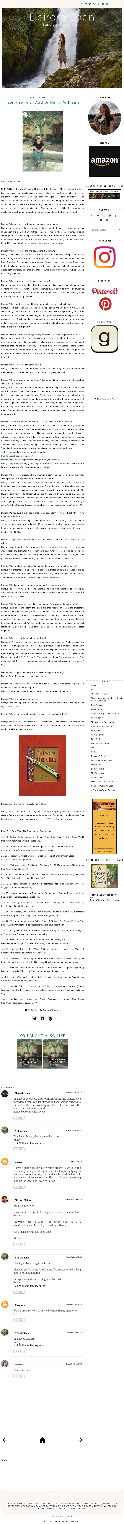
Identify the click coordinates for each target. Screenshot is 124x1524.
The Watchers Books (100, 694)
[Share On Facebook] (42, 1018)
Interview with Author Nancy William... (29, 1062)
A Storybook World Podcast (103, 790)
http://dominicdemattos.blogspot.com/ (28, 953)
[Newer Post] (5, 1440)
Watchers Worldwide (100, 743)
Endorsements (97, 769)
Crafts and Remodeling (101, 726)
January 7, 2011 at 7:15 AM (74, 1199)
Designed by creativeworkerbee (62, 1521)
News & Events (98, 777)
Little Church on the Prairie (103, 782)
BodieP (18, 1162)
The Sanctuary (97, 773)
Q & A (93, 748)
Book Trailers (97, 705)
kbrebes (19, 1364)
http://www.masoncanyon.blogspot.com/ (31, 934)
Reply (19, 1117)
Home (93, 685)
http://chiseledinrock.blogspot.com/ (18, 906)
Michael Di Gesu (23, 1200)
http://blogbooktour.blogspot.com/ (17, 456)
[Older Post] (80, 1440)
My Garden (96, 765)
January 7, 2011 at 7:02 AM (74, 1162)
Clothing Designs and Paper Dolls (106, 714)
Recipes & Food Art (99, 756)
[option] (29, 1054)
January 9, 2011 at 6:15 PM (74, 1364)
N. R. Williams (22, 1131)
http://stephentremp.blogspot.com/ (17, 859)
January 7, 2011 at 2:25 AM (74, 1092)
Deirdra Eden (62, 17)
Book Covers (97, 731)
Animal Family (97, 735)
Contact (94, 752)
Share (4, 1460)
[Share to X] (34, 1018)
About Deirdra (97, 709)
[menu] (7, 4)
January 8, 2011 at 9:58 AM (74, 1333)
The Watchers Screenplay (102, 722)
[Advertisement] (104, 377)
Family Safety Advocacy (101, 760)
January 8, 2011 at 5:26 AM (74, 1304)
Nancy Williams (50, 1010)
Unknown (20, 1305)
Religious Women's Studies (103, 786)
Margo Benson (22, 1093)
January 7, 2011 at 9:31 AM (74, 1257)
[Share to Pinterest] (50, 1018)
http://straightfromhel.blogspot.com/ (51, 943)
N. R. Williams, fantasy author (29, 1143)
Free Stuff (95, 739)
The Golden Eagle (68, 921)
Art (92, 690)
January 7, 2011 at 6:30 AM (74, 1130)
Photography (97, 718)
